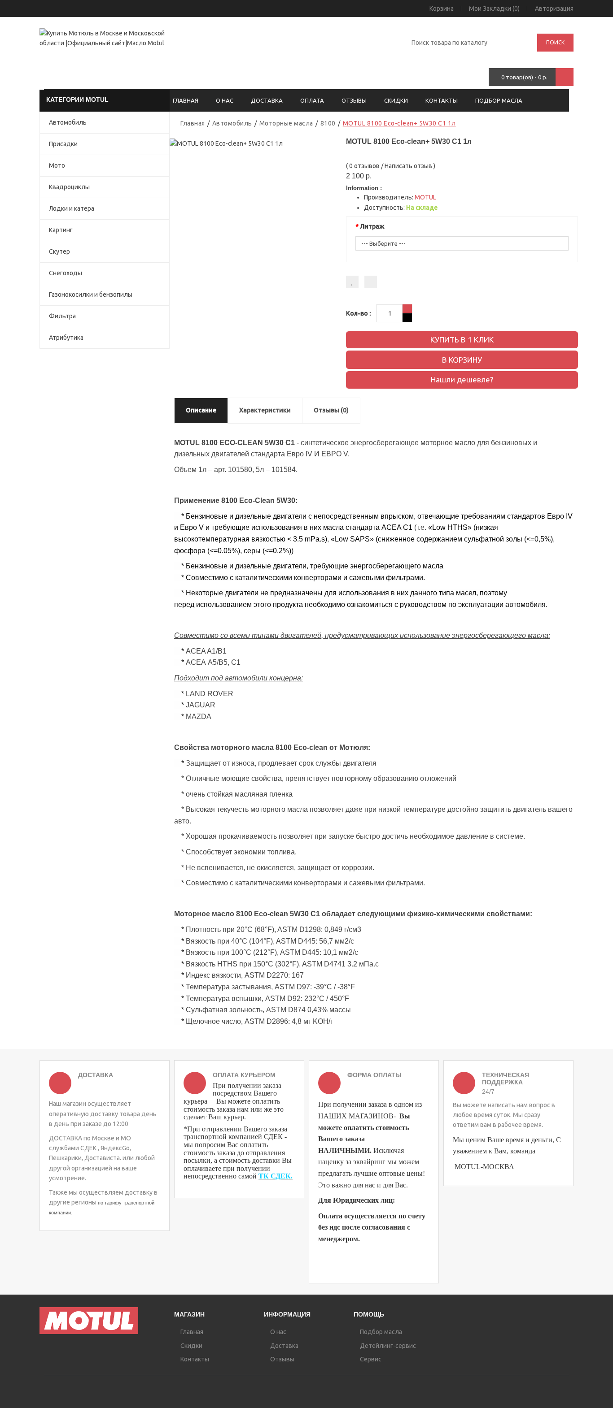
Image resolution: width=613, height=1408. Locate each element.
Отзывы (354, 100)
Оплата (312, 100)
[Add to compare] (370, 282)
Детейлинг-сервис (387, 1345)
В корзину (462, 359)
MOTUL (425, 197)
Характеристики (265, 410)
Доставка (267, 100)
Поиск (555, 42)
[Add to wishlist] (352, 282)
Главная (185, 100)
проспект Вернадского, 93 (213, 50)
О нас (224, 100)
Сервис (370, 1359)
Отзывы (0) (331, 410)
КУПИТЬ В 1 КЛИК (462, 339)
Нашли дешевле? (462, 379)
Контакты (441, 100)
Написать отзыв (408, 165)
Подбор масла (498, 100)
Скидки (396, 100)
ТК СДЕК (274, 1176)
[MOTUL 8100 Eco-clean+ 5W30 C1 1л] (226, 142)
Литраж (372, 226)
